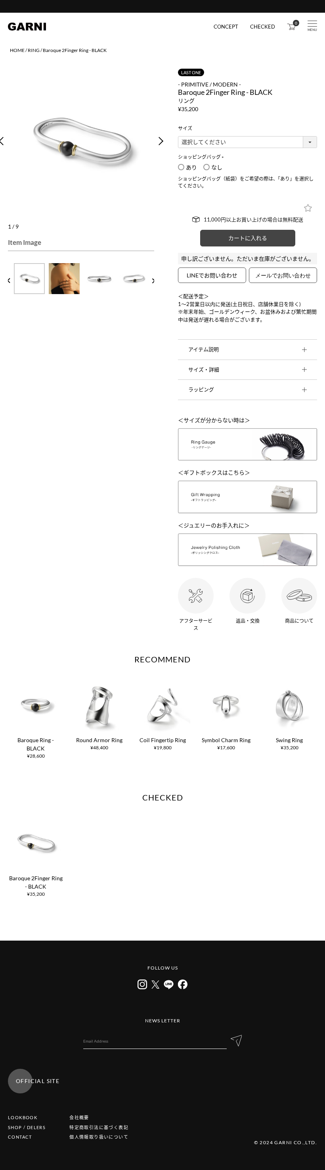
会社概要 (79, 1117)
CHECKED (262, 26)
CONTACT (20, 1136)
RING (34, 50)
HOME (17, 50)
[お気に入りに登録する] (308, 208)
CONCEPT (226, 26)
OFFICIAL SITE (37, 1081)
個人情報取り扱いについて (98, 1136)
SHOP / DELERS (27, 1127)
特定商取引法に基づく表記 (98, 1127)
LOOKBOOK (22, 1117)
